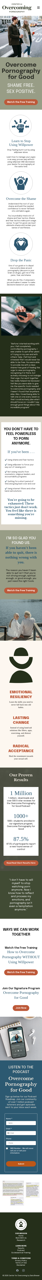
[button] (38, 7)
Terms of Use (21, 1263)
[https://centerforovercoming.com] (17, 7)
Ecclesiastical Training (21, 1253)
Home (21, 1236)
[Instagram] (23, 1270)
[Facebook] (17, 1270)
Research (21, 1240)
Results (21, 1248)
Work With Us (21, 1238)
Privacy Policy (21, 1261)
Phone (8, 1139)
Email (9, 1129)
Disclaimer (21, 1265)
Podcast (21, 1250)
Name (9, 1119)
